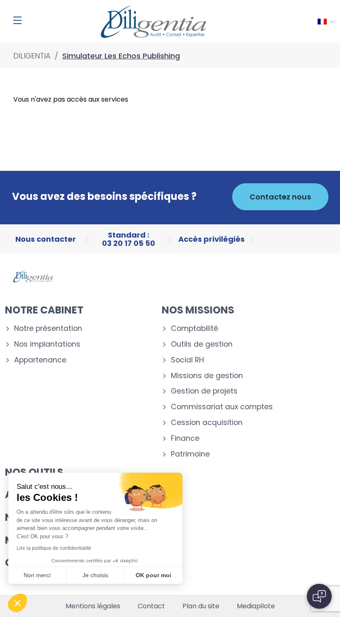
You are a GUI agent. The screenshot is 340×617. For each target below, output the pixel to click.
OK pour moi (153, 575)
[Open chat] (319, 596)
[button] (17, 603)
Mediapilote (256, 606)
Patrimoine (190, 454)
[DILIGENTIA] (153, 21)
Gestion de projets (204, 391)
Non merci (37, 575)
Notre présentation (48, 328)
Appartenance (40, 360)
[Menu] (17, 20)
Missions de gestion (207, 376)
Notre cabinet (44, 310)
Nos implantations (47, 344)
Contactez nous (280, 197)
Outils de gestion (202, 344)
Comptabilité (194, 328)
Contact (151, 606)
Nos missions (198, 310)
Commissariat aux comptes (222, 407)
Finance (185, 438)
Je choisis (95, 575)
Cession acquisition (207, 423)
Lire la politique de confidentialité (54, 548)
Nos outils (34, 472)
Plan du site (200, 606)
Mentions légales (93, 606)
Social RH (187, 360)
